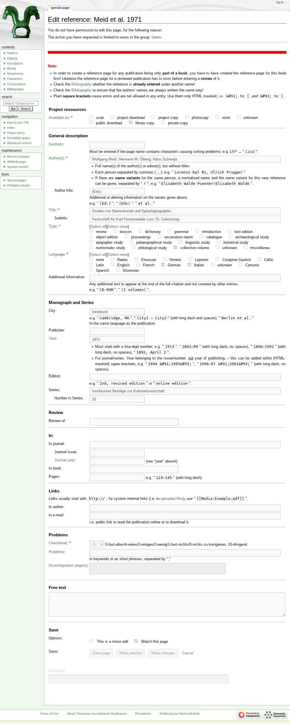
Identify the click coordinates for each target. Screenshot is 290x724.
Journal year (64, 460)
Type (53, 226)
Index (11, 127)
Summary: (57, 671)
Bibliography (81, 84)
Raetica (12, 53)
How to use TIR (18, 122)
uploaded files (172, 499)
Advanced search (19, 143)
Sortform (56, 144)
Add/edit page (16, 161)
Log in (279, 2)
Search (7, 96)
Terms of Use (49, 713)
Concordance (16, 84)
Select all (98, 226)
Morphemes (15, 73)
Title (52, 210)
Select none (118, 226)
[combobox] (157, 568)
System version (18, 166)
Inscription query (18, 138)
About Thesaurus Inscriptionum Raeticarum (97, 713)
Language (57, 254)
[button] (188, 653)
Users (156, 37)
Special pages (16, 180)
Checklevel (58, 543)
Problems (56, 552)
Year (52, 338)
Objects (12, 58)
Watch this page (154, 642)
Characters (15, 78)
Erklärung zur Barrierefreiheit (179, 713)
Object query (16, 132)
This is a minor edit (112, 642)
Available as (59, 118)
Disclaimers (143, 713)
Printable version (18, 185)
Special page (60, 7)
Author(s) (56, 158)
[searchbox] (94, 568)
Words (11, 68)
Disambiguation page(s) (68, 565)
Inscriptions (15, 63)
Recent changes (18, 156)
